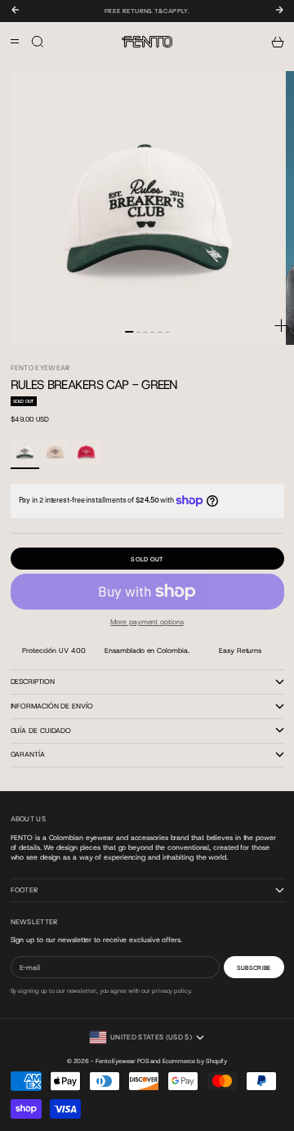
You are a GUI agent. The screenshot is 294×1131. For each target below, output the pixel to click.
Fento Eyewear (40, 368)
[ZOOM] (281, 325)
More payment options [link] (146, 622)
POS (143, 1061)
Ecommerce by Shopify (195, 1061)
